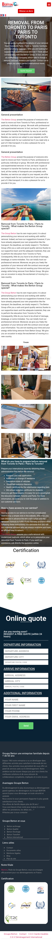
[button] (49, 4)
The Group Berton (8, 233)
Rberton (4, 870)
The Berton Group (8, 120)
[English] (1, 15)
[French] (4, 15)
